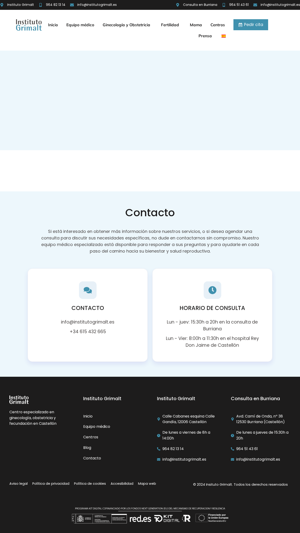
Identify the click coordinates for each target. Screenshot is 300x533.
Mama (196, 24)
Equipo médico (80, 24)
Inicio (53, 24)
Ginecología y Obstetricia (126, 24)
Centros (217, 24)
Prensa (205, 35)
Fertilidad (170, 24)
